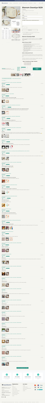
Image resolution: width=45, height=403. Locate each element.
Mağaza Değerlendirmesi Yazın (37, 69)
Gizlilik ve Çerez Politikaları (16, 390)
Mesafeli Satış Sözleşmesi (15, 393)
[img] (8, 68)
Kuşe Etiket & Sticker (8, 173)
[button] (11, 3)
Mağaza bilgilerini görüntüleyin (27, 34)
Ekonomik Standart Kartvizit (9, 231)
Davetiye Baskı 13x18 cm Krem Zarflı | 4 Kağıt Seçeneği (13, 127)
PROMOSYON (24, 389)
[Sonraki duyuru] (43, 0)
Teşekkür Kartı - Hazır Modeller (9, 93)
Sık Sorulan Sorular (14, 394)
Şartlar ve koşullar (14, 389)
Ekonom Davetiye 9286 (27, 62)
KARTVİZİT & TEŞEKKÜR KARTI (27, 388)
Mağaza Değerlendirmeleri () (16, 78)
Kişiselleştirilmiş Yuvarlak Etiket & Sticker (11, 184)
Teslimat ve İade (14, 388)
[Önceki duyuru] (2, 0)
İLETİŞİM (24, 390)
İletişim (13, 395)
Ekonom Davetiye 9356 (27, 63)
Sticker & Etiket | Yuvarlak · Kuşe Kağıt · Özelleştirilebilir (13, 82)
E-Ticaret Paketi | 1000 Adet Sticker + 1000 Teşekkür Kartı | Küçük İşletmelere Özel (17, 139)
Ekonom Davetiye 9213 (27, 64)
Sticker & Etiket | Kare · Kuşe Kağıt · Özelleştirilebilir (12, 116)
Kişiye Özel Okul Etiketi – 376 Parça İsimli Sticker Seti (13, 220)
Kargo (26, 10)
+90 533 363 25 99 (8, 392)
